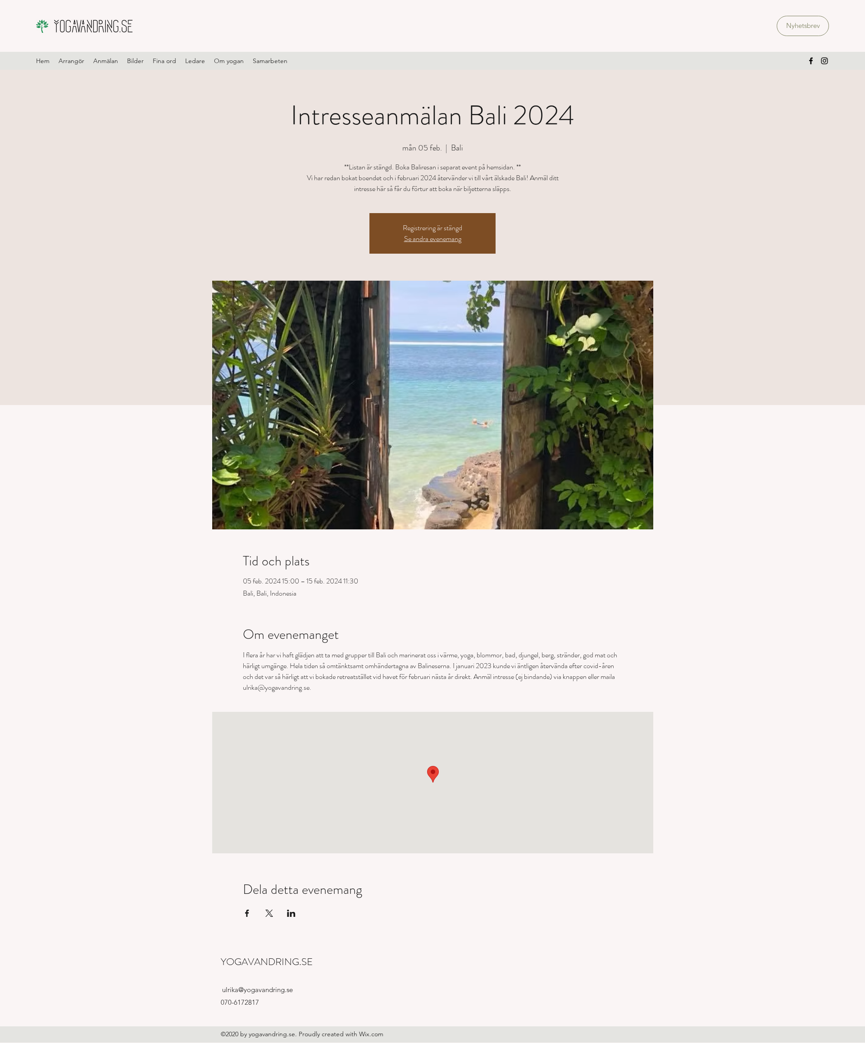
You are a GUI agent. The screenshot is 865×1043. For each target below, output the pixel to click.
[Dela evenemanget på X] (269, 913)
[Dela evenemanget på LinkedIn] (291, 913)
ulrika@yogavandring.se (257, 989)
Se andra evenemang (432, 238)
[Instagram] (824, 60)
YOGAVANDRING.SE (267, 962)
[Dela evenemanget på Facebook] (247, 913)
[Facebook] (810, 60)
